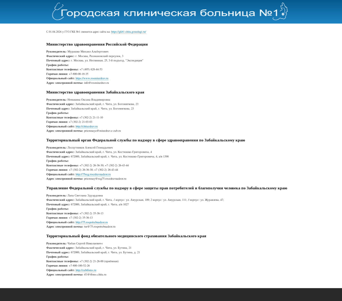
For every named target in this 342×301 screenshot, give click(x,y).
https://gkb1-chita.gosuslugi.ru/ (128, 31)
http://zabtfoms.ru (86, 270)
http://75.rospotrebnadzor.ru (92, 222)
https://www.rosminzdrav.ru (92, 78)
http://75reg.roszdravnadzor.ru (93, 174)
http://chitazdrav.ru (87, 126)
